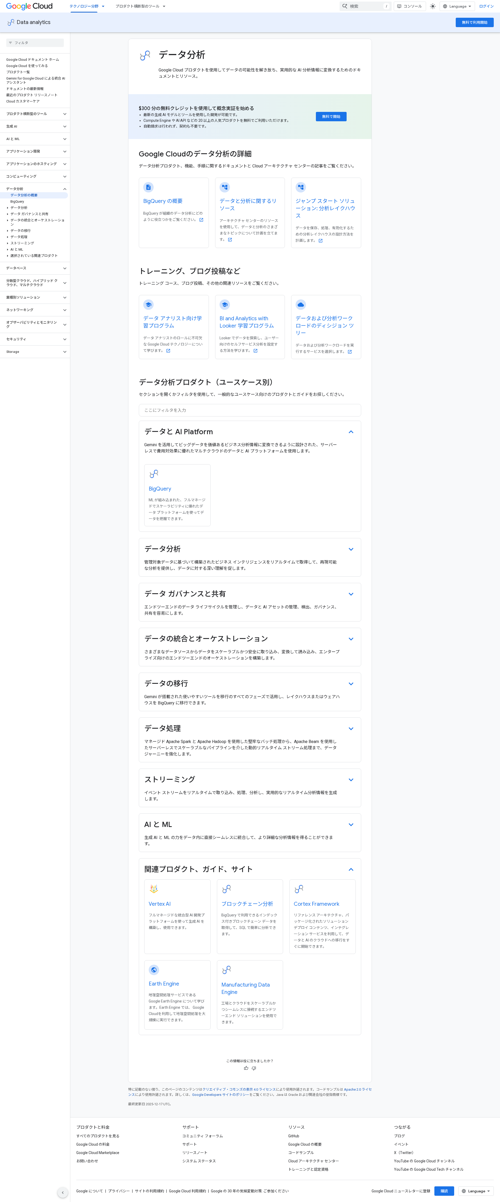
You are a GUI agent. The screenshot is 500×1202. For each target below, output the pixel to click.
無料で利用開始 (475, 22)
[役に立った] (246, 1068)
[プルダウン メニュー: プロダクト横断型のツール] (165, 6)
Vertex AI (160, 904)
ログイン (486, 6)
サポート (189, 1144)
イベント (401, 1144)
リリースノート (195, 1153)
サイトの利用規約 (149, 1191)
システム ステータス (199, 1161)
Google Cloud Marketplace (97, 1153)
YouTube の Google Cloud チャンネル (424, 1161)
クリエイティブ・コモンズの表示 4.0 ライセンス (239, 1089)
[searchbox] (35, 43)
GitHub (293, 1136)
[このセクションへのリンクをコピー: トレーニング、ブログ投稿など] (247, 272)
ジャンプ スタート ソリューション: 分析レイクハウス (325, 208)
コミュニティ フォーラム (202, 1136)
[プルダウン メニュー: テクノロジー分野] (104, 6)
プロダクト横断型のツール (137, 6)
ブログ (399, 1136)
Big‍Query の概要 (163, 201)
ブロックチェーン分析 (247, 904)
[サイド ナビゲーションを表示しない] (63, 1192)
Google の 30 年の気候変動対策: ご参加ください (250, 1191)
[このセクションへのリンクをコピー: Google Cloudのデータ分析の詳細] (258, 155)
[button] (31, 114)
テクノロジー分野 (84, 6)
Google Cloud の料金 (93, 1144)
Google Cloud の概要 (305, 1144)
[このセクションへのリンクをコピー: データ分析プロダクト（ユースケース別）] (282, 383)
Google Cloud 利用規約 (187, 1191)
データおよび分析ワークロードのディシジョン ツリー (325, 325)
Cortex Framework (316, 904)
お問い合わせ (87, 1161)
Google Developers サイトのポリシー (220, 1095)
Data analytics (34, 22)
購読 (444, 1191)
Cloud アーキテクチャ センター (313, 1161)
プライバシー (119, 1191)
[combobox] (366, 6)
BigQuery (160, 489)
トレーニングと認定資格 (308, 1169)
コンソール (413, 6)
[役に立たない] (254, 1068)
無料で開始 (331, 116)
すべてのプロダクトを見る (98, 1136)
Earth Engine (164, 984)
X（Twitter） (405, 1153)
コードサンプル (301, 1153)
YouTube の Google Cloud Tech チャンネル (429, 1169)
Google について (89, 1191)
